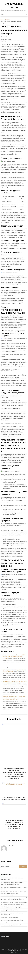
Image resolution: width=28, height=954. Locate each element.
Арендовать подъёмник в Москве (9, 917)
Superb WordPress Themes (14, 950)
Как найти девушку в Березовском (9, 910)
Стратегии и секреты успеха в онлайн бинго (12, 925)
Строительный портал (14, 5)
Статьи (7, 19)
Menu (2, 14)
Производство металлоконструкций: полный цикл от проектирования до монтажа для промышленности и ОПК (13, 893)
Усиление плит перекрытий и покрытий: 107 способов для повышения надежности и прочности (14, 656)
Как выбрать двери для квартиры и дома (11, 907)
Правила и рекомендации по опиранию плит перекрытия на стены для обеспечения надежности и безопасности (14, 698)
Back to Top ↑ (14, 952)
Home (2, 19)
